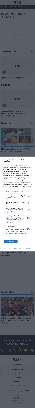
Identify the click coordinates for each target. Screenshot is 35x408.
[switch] (28, 196)
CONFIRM (10, 241)
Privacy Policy (28, 248)
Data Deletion (7, 248)
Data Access (17, 248)
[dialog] (17, 204)
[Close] (31, 160)
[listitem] (17, 192)
